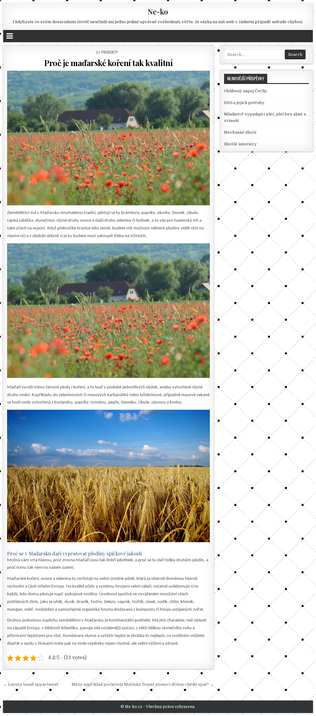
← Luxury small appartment (30, 684)
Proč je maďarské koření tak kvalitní (108, 62)
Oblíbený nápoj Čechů (245, 91)
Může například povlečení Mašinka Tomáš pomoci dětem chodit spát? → (143, 684)
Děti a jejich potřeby (244, 102)
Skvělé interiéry (240, 144)
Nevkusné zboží (240, 132)
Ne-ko (158, 11)
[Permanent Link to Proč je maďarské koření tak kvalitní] (108, 138)
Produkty (109, 52)
